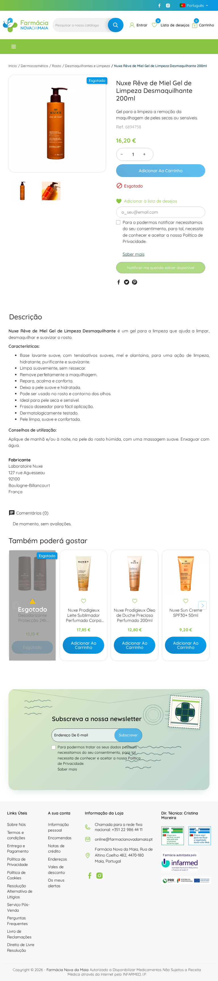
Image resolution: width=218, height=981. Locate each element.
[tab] (26, 316)
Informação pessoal (58, 827)
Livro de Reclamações (19, 934)
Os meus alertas (56, 883)
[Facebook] (159, 5)
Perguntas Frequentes (17, 920)
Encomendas (60, 837)
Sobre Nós (16, 824)
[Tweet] (126, 282)
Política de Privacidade (17, 862)
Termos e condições (16, 835)
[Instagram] (168, 5)
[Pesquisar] (115, 25)
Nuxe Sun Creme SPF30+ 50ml (185, 613)
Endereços (57, 859)
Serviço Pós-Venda (18, 907)
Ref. (120, 127)
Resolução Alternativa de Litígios (19, 891)
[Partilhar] (118, 282)
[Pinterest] (134, 282)
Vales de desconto (56, 869)
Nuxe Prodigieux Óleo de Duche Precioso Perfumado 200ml (134, 615)
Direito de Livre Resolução (20, 947)
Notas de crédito (56, 848)
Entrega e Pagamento (17, 848)
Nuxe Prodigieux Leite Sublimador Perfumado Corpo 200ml (83, 615)
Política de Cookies (16, 875)
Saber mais (133, 254)
